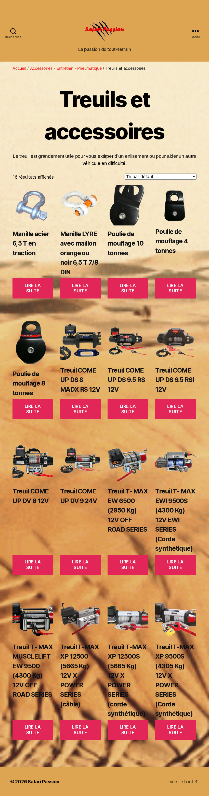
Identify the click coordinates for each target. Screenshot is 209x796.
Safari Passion (43, 781)
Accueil (19, 68)
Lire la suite (33, 288)
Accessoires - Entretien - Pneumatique (66, 68)
